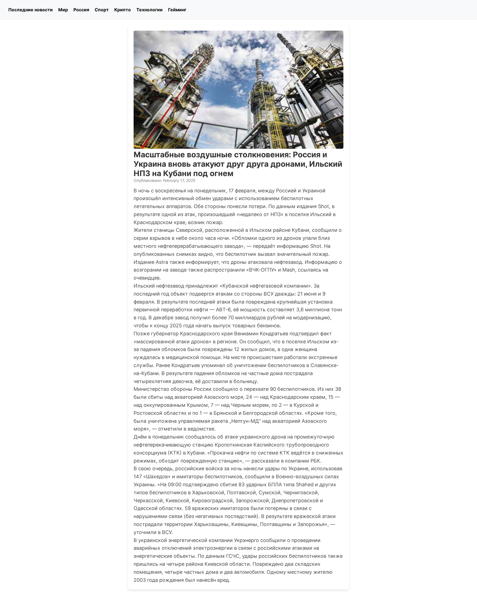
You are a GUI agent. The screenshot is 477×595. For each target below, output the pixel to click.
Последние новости (30, 9)
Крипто (122, 9)
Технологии (149, 9)
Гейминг (177, 9)
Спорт (102, 9)
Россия (81, 9)
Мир (63, 9)
